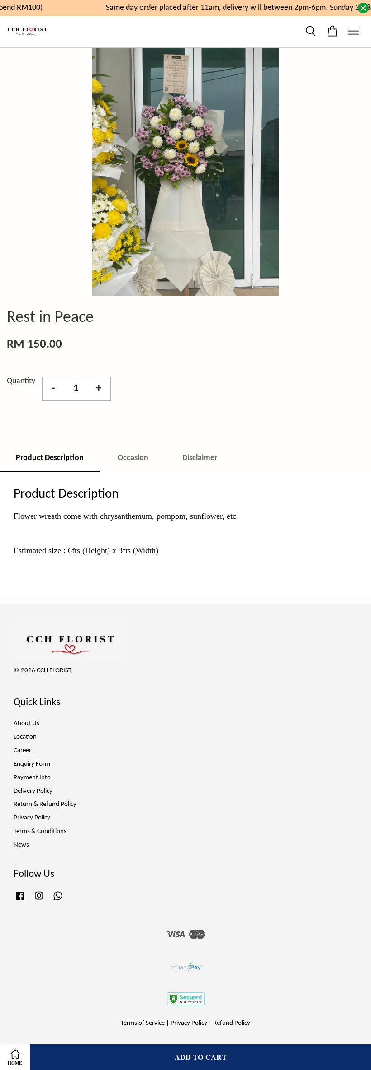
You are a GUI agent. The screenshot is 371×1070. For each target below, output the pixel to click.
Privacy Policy (32, 817)
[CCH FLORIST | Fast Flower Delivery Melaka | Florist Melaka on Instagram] (39, 900)
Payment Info (32, 777)
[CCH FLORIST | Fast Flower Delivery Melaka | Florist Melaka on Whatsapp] (58, 900)
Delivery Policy (33, 791)
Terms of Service (143, 1023)
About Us (26, 723)
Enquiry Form (32, 764)
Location (25, 737)
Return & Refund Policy (45, 804)
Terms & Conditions (40, 831)
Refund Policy (231, 1023)
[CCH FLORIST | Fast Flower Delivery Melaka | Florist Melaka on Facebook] (20, 900)
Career (22, 750)
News (21, 845)
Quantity (21, 381)
